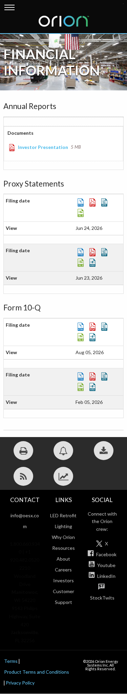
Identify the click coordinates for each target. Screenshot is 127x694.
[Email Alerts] (63, 450)
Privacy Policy (20, 683)
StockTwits (102, 598)
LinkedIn (105, 576)
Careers (63, 569)
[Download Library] (103, 450)
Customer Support (63, 596)
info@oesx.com (24, 521)
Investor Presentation (43, 147)
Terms (11, 661)
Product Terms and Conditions (36, 672)
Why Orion (63, 537)
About (63, 559)
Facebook (106, 554)
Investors (63, 580)
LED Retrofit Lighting (63, 521)
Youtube (105, 565)
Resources (63, 548)
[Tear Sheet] (63, 476)
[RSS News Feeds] (23, 476)
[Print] (23, 450)
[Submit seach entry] (123, 3)
